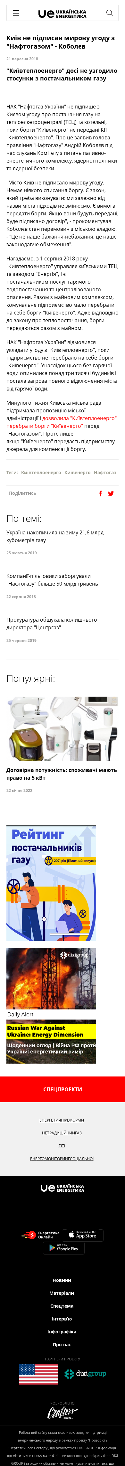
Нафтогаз (105, 472)
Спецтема (61, 1306)
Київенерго (77, 472)
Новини (62, 1280)
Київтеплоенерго (41, 472)
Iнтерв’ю (62, 1319)
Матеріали (61, 1293)
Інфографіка (61, 1332)
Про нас (62, 1344)
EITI (62, 1146)
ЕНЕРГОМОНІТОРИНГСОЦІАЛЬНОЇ (62, 1158)
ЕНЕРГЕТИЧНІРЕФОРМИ (61, 1120)
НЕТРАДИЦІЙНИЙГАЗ (62, 1133)
